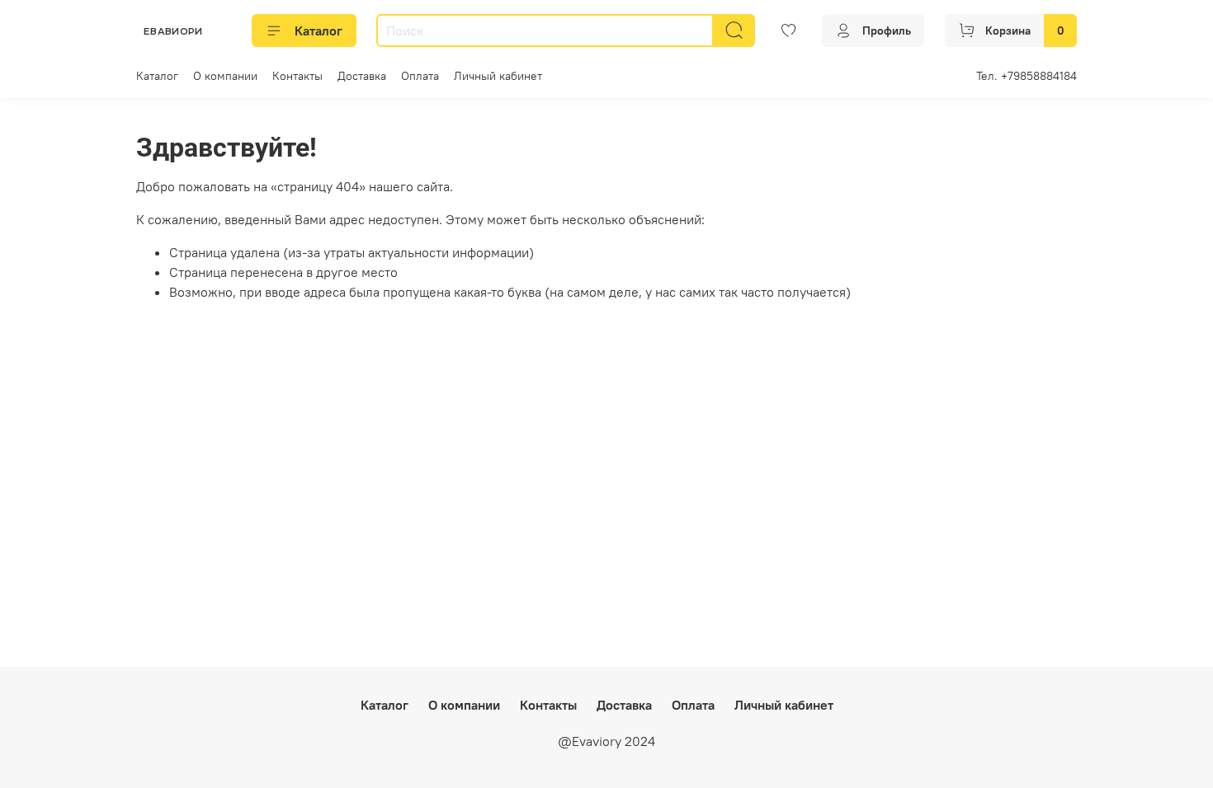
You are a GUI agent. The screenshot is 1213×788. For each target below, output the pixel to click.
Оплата (420, 75)
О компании (225, 75)
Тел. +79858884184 (1026, 75)
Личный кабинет (498, 75)
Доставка (361, 75)
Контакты (297, 75)
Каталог (318, 30)
